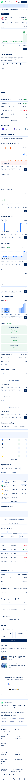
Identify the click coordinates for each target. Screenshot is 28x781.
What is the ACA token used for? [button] (11, 606)
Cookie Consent (15, 769)
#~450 (20, 129)
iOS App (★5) (4, 734)
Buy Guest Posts (19, 734)
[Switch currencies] (14, 635)
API (2, 741)
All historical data (14, 565)
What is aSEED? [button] (7, 616)
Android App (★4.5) (6, 731)
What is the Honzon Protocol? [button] (10, 609)
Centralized (22, 426)
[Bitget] (21, 718)
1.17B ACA (24, 106)
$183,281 (20, 103)
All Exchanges (5, 426)
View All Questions (14, 619)
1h (2, 49)
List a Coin (17, 736)
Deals (2, 745)
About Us (22, 707)
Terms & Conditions (16, 771)
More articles (14, 671)
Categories (6, 9)
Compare (17, 22)
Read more (9, 60)
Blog (2, 763)
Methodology (4, 759)
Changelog (4, 756)
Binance (3, 714)
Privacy (21, 769)
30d (20, 49)
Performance (14, 9)
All (2, 468)
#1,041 (25, 96)
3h (6, 49)
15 (26, 117)
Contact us (17, 754)
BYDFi (7, 714)
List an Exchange (19, 741)
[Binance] (13, 718)
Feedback (17, 756)
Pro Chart (3, 736)
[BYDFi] (4, 721)
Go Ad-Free (6, 174)
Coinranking (7, 2)
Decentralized (14, 426)
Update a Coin (18, 738)
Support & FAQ (18, 759)
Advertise (17, 731)
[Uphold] (21, 721)
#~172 (10, 129)
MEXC (23, 712)
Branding (3, 761)
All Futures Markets (14, 523)
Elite (2, 738)
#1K (3, 22)
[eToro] (12, 721)
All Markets (14, 501)
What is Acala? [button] (6, 602)
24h (13, 49)
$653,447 (20, 99)
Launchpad (4, 743)
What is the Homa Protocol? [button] (10, 613)
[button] (6, 129)
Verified (11, 323)
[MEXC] (4, 718)
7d (16, 49)
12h (9, 49)
